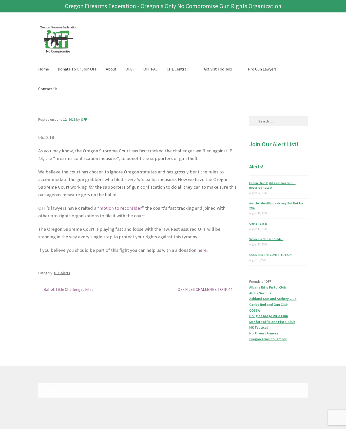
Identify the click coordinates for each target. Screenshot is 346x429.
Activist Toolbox (218, 69)
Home (43, 69)
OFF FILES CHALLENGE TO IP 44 (205, 290)
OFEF (129, 69)
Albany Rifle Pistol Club (267, 287)
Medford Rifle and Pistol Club (272, 321)
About (111, 69)
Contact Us (47, 88)
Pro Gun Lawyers (262, 69)
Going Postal (258, 223)
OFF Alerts (62, 273)
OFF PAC (150, 69)
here (202, 250)
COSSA (254, 310)
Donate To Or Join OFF (77, 69)
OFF (84, 119)
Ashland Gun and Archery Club (273, 298)
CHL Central (177, 69)
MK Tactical (258, 327)
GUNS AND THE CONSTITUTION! (270, 255)
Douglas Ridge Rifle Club (268, 316)
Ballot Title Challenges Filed (68, 290)
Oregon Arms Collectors (268, 339)
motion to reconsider (120, 208)
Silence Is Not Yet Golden (266, 239)
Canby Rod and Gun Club (268, 304)
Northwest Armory (263, 333)
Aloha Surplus (260, 293)
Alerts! (256, 166)
